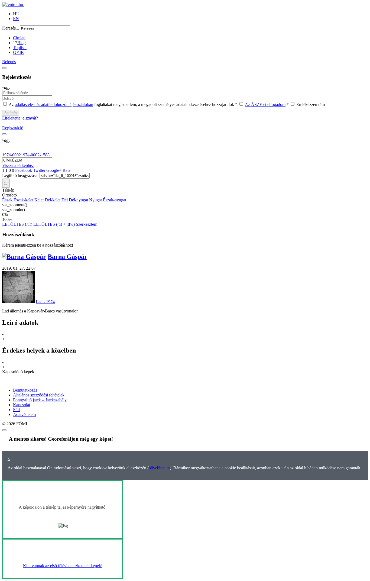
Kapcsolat (21, 404)
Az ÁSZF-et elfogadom (265, 104)
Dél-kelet (52, 200)
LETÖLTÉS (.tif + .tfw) (54, 224)
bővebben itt (159, 468)
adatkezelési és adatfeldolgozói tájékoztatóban (54, 104)
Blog (21, 42)
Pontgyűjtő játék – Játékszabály (40, 400)
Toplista (20, 47)
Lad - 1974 (45, 301)
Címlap (19, 37)
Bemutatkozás (25, 390)
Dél (64, 200)
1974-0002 (11, 155)
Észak (7, 200)
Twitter (39, 170)
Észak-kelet (23, 200)
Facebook (23, 170)
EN (16, 18)
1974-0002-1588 (35, 155)
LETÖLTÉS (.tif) (17, 224)
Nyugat (95, 200)
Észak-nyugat (114, 200)
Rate (66, 170)
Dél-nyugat (78, 200)
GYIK (18, 52)
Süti (16, 409)
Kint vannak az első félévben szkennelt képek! (62, 565)
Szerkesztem (86, 224)
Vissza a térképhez (18, 165)
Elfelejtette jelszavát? (20, 118)
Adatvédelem (24, 414)
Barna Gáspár (67, 256)
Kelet (39, 200)
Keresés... (10, 28)
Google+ (53, 170)
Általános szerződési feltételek (38, 395)
